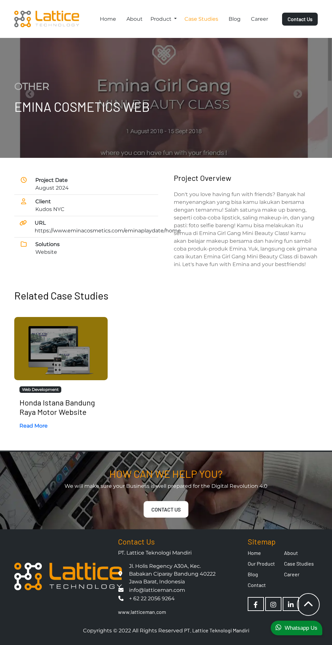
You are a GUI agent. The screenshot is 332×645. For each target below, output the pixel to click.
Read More (33, 426)
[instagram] (273, 604)
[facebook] (256, 604)
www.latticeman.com (142, 612)
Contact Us (300, 19)
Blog (235, 19)
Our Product (261, 563)
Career (259, 19)
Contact (257, 585)
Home (108, 19)
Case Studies (201, 19)
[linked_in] (291, 604)
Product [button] (161, 19)
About (134, 19)
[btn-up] (308, 604)
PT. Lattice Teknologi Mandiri (216, 630)
